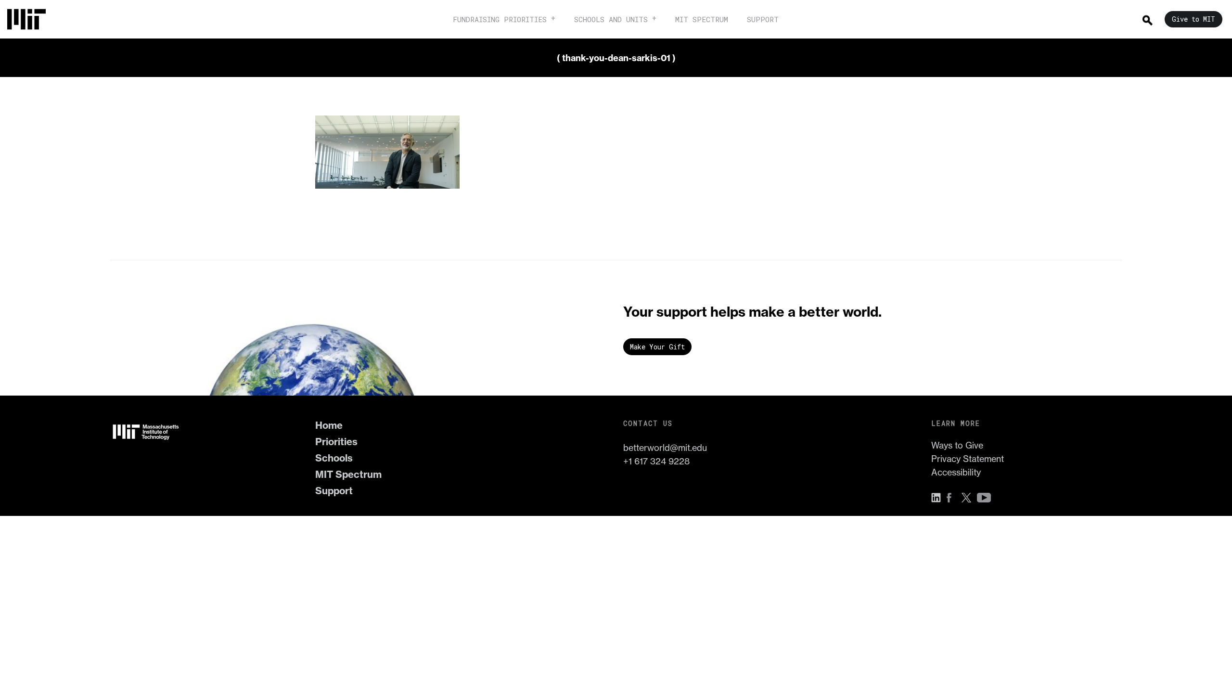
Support (334, 491)
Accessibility (956, 472)
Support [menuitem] (763, 19)
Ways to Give (957, 445)
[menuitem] (31, 19)
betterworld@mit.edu (665, 447)
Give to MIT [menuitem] (1193, 19)
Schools (334, 458)
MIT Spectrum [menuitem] (701, 19)
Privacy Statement (967, 458)
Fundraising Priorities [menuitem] (500, 19)
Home (329, 425)
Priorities (336, 442)
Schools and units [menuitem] (611, 19)
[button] (938, 497)
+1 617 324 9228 (656, 461)
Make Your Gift (657, 346)
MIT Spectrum (348, 474)
